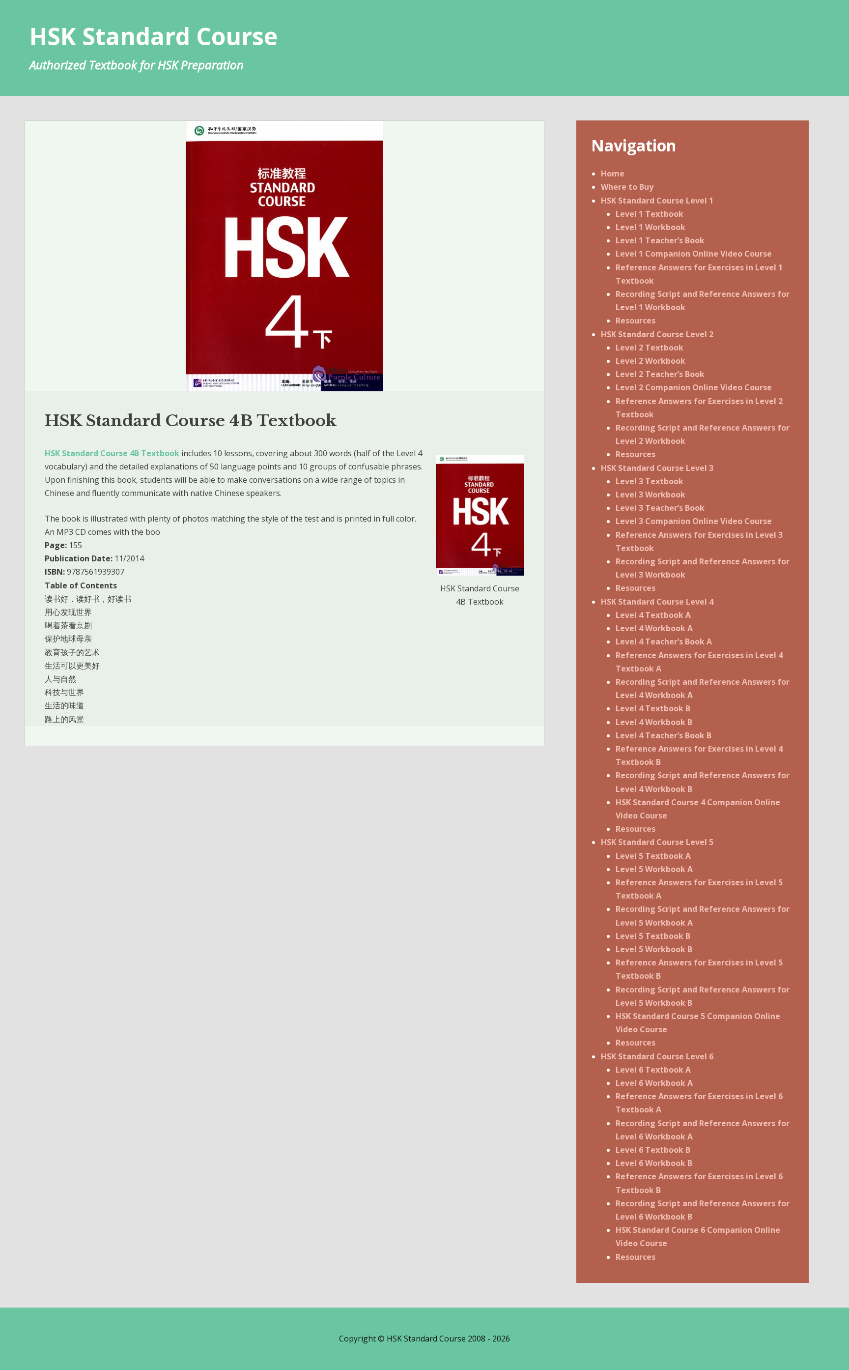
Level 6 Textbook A (653, 1069)
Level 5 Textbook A (653, 855)
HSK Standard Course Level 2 (657, 334)
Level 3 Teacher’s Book (660, 507)
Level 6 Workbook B (654, 1163)
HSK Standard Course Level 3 (657, 468)
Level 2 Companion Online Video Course (694, 387)
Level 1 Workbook (650, 227)
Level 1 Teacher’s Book (660, 240)
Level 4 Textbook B (653, 708)
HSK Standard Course (153, 36)
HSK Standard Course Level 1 (657, 200)
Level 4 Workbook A (654, 628)
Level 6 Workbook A (654, 1083)
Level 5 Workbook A (654, 869)
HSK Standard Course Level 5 (657, 842)
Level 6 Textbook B (653, 1149)
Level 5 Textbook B (653, 936)
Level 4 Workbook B (654, 722)
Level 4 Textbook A (653, 615)
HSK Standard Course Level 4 (657, 601)
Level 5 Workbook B (654, 949)
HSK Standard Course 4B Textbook (112, 453)
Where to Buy (627, 186)
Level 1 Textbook (649, 213)
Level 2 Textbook (649, 347)
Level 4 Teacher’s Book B (663, 735)
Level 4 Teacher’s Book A (664, 641)
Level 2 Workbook (650, 360)
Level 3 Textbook (649, 481)
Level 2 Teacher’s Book (660, 374)
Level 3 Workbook (650, 494)
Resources (635, 320)
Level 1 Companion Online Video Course (694, 253)
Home (612, 173)
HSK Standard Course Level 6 (657, 1056)
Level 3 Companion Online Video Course (694, 521)
